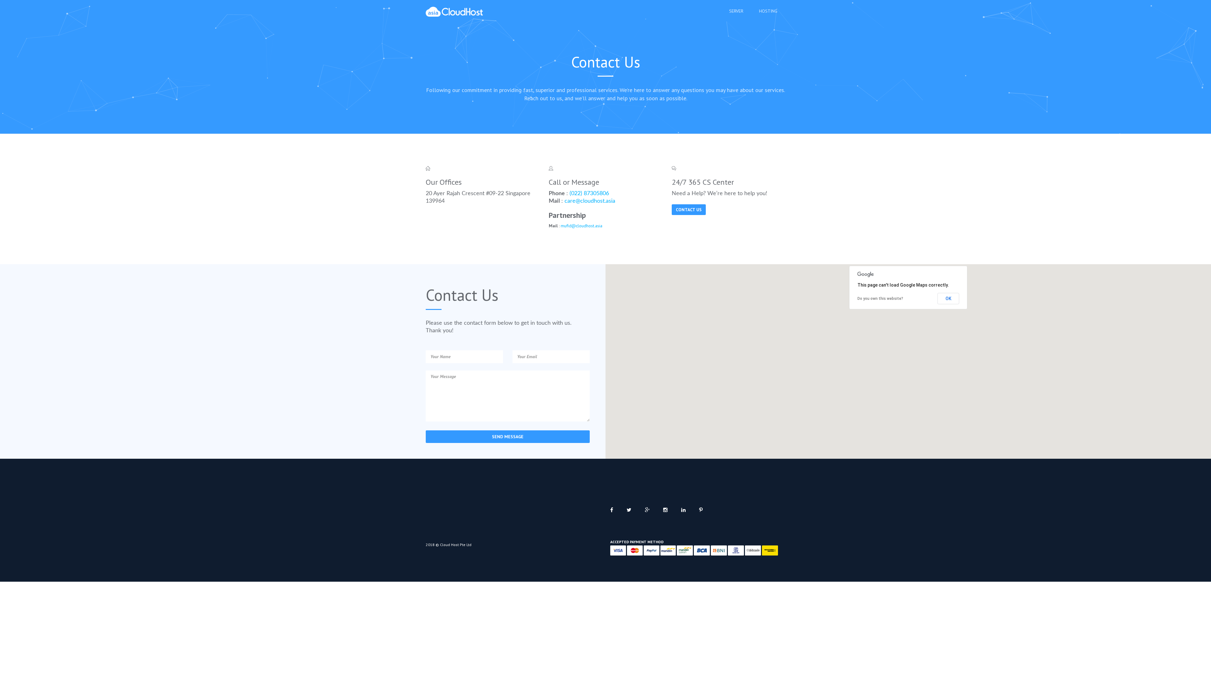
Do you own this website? (880, 298)
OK (948, 298)
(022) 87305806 (589, 193)
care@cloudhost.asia (590, 201)
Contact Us (689, 209)
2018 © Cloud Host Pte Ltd (448, 544)
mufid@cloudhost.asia (581, 226)
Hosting (768, 11)
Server (736, 11)
